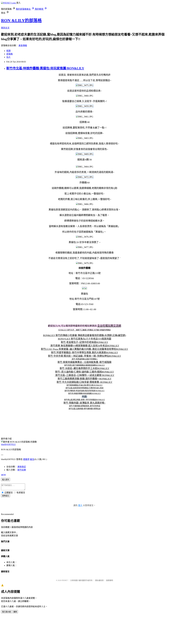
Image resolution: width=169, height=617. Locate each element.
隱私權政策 (99, 580)
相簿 (8, 51)
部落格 (9, 54)
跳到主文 (5, 28)
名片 (8, 57)
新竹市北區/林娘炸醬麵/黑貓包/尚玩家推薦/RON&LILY (45, 68)
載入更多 (5, 480)
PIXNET (65, 580)
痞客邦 (26, 459)
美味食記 (21, 467)
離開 (15, 612)
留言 (32, 459)
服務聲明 (109, 580)
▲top (3, 474)
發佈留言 (5, 496)
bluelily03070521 (8, 444)
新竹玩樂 (21, 470)
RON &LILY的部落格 (21, 20)
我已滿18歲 (6, 612)
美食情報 (22, 45)
